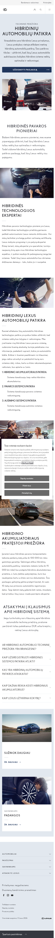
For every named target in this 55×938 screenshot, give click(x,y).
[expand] (49, 9)
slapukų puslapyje (27, 463)
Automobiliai (9, 854)
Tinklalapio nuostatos (9, 904)
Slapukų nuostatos (8, 908)
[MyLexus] (34, 9)
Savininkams (10, 811)
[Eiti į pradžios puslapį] (5, 9)
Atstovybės (47, 3)
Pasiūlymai (7, 860)
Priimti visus (27, 486)
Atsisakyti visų (27, 493)
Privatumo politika (8, 911)
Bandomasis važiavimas (30, 3)
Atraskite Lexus (10, 873)
